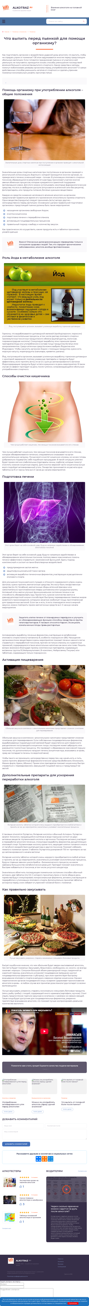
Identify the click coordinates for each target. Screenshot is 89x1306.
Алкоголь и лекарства (9, 1098)
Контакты (61, 1261)
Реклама (60, 1264)
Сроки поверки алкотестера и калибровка (31, 1199)
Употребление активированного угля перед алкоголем (13, 1104)
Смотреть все (6, 1228)
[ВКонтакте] (38, 1159)
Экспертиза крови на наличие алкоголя (29, 1181)
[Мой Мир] (50, 1159)
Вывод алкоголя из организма (41, 1098)
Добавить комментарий (16, 1144)
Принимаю (73, 1303)
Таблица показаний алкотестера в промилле (30, 1217)
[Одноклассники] (44, 1159)
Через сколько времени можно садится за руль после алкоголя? (64, 1209)
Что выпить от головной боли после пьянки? (73, 1103)
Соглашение (62, 1266)
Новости (60, 1259)
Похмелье (64, 1098)
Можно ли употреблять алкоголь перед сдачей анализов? (43, 1104)
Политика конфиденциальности (17, 1276)
